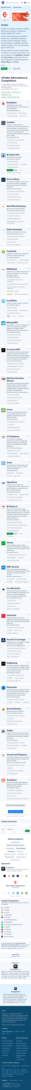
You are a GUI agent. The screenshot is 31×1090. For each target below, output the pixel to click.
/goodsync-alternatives (7, 778)
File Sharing (20, 854)
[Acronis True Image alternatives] (3, 640)
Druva (16, 62)
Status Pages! (6, 1048)
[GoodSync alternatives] (3, 781)
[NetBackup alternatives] (3, 664)
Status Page (16, 68)
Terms (21, 1080)
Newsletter (5, 1055)
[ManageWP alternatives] (3, 323)
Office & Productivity (21, 857)
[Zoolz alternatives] (3, 463)
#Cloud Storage (5, 92)
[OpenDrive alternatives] (3, 483)
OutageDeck (15, 969)
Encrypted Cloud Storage (10, 854)
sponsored (22, 1002)
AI (2, 1065)
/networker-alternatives (7, 685)
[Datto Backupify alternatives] (3, 230)
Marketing (24, 1070)
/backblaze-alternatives (7, 101)
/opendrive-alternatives (7, 480)
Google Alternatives (21, 1045)
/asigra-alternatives (6, 728)
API (8, 1033)
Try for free (10, 170)
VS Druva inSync (8, 936)
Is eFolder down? (15, 956)
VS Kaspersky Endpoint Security (13, 924)
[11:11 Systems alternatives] (3, 437)
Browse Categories (7, 1041)
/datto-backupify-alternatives (9, 227)
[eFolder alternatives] (5, 15)
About (3, 1033)
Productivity (16, 1070)
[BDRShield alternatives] (3, 270)
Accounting (5, 1072)
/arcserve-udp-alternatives (8, 347)
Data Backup (11, 851)
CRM (3, 1070)
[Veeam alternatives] (3, 543)
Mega (8, 62)
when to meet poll (14, 1086)
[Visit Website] (29, 102)
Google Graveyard (21, 1053)
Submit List (5, 1053)
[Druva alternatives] (3, 410)
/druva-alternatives (6, 408)
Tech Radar (19, 1041)
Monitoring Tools (9, 857)
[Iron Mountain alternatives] (3, 589)
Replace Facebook (21, 1043)
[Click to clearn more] (15, 995)
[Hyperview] (3, 155)
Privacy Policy (13, 1080)
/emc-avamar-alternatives (8, 565)
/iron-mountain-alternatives (9, 586)
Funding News (6, 1050)
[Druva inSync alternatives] (3, 180)
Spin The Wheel (16, 1085)
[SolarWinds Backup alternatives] (3, 207)
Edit (3, 65)
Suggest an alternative (15, 811)
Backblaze (19, 55)
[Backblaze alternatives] (3, 103)
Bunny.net (15, 1083)
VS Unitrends (7, 931)
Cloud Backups (10, 848)
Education (10, 1076)
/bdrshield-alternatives (7, 267)
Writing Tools (24, 1072)
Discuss (23, 1031)
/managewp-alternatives (8, 320)
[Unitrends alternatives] (3, 616)
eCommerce (13, 1072)
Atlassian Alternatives (22, 1048)
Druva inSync (9, 57)
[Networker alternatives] (3, 688)
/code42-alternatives (7, 120)
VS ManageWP (8, 922)
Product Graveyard (21, 1050)
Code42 (26, 55)
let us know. (20, 948)
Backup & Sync (15, 842)
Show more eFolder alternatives (15, 805)
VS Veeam (7, 927)
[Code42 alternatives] (3, 123)
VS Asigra (7, 907)
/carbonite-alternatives (7, 249)
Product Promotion (7, 1031)
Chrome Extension (7, 1045)
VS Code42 (7, 917)
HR (26, 854)
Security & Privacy (15, 859)
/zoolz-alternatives (6, 461)
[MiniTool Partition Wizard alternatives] (3, 379)
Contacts (16, 1031)
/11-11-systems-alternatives (9, 435)
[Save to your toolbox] (5, 20)
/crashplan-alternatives (7, 299)
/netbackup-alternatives (8, 661)
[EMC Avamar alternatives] (3, 567)
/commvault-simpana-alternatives (10, 753)
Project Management (7, 1074)
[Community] (25, 3)
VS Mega (6, 910)
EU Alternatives (7, 946)
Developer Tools (15, 1065)
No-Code (7, 1065)
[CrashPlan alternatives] (3, 301)
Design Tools (25, 1065)
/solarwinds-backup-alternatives (10, 204)
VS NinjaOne (7, 929)
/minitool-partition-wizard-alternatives (12, 376)
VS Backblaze (8, 915)
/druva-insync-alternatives (8, 177)
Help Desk (9, 1070)
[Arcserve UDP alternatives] (3, 350)
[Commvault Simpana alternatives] (3, 755)
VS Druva (6, 912)
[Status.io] (3, 507)
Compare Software (7, 1043)
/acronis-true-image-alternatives (10, 637)
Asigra (3, 62)
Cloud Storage (20, 848)
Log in (3, 829)
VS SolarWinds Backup (10, 919)
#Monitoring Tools (6, 94)
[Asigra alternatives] (3, 731)
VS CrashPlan (8, 934)
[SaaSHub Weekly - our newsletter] (22, 3)
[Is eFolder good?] (10, 68)
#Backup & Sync (16, 92)
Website (4, 68)
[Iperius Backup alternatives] (3, 709)
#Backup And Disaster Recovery (10, 97)
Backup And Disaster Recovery (15, 845)
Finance (4, 1076)
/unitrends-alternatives (7, 613)
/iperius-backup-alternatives (9, 707)
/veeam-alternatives (6, 541)
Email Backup (20, 851)
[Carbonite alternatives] (3, 252)
